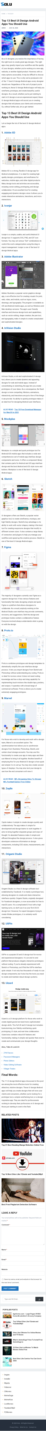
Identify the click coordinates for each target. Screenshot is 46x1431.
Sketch (8, 479)
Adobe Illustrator (13, 256)
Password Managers (12, 1057)
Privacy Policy (14, 1427)
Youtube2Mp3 (9, 1408)
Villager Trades (9, 1069)
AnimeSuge (8, 1395)
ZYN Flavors (8, 1053)
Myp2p (7, 1383)
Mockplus (9, 419)
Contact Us (32, 1427)
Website (4, 1269)
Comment (6, 1225)
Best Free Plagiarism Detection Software (19, 1204)
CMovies (7, 1391)
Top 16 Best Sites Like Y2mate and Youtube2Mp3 (22, 1174)
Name (4, 1250)
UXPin (9, 923)
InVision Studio (12, 328)
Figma (7, 547)
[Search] (39, 1299)
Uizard (9, 983)
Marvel (8, 698)
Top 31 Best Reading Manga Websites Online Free (23, 1145)
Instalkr (7, 1379)
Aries (4, 28)
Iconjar (8, 205)
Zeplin (9, 788)
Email (4, 1259)
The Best (10, 14)
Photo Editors (9, 1061)
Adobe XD (9, 132)
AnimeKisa (8, 1400)
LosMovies (8, 1404)
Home (3, 14)
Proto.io (8, 630)
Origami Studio (14, 854)
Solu (18, 1423)
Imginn (6, 1375)
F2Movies (8, 1412)
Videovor (7, 1387)
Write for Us (24, 1427)
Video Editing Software (13, 1065)
